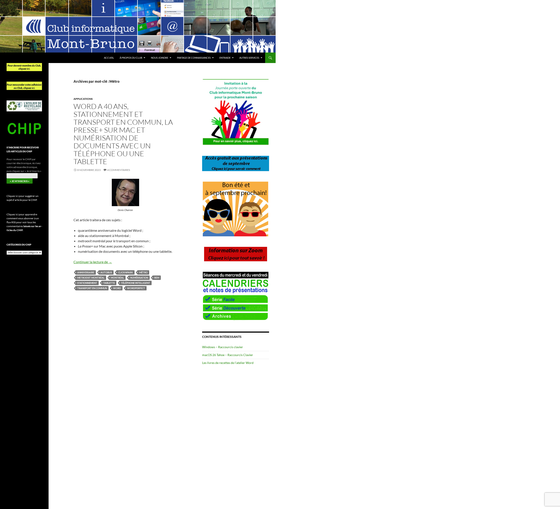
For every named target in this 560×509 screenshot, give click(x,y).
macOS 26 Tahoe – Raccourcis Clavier (227, 355)
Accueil (109, 57)
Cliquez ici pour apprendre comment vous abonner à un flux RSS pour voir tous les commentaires (24, 222)
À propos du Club (131, 57)
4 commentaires (118, 170)
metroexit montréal (91, 277)
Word (117, 288)
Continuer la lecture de (93, 262)
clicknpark (125, 272)
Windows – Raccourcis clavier (222, 347)
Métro (143, 272)
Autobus (106, 272)
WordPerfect (136, 288)
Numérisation (139, 277)
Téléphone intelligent (135, 282)
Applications (83, 98)
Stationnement (87, 282)
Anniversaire (85, 272)
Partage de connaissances (194, 57)
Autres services (249, 57)
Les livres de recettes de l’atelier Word (228, 363)
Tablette (109, 282)
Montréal (117, 277)
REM (156, 277)
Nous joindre (159, 57)
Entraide (225, 57)
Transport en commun (92, 288)
